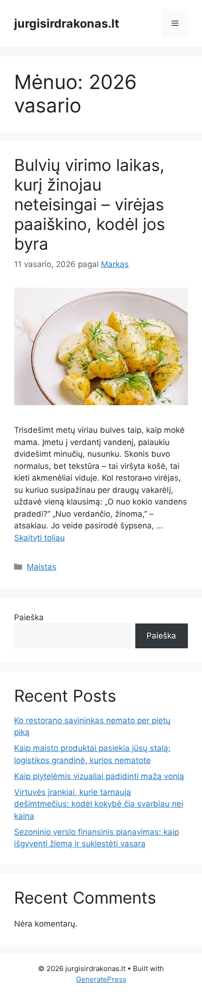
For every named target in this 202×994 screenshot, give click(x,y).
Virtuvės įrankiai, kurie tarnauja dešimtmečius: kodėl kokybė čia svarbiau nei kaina (98, 804)
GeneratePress (101, 979)
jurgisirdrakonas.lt (66, 23)
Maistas (41, 566)
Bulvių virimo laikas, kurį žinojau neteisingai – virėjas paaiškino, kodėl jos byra (89, 204)
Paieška (29, 617)
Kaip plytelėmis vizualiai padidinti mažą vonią (99, 776)
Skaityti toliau (39, 537)
